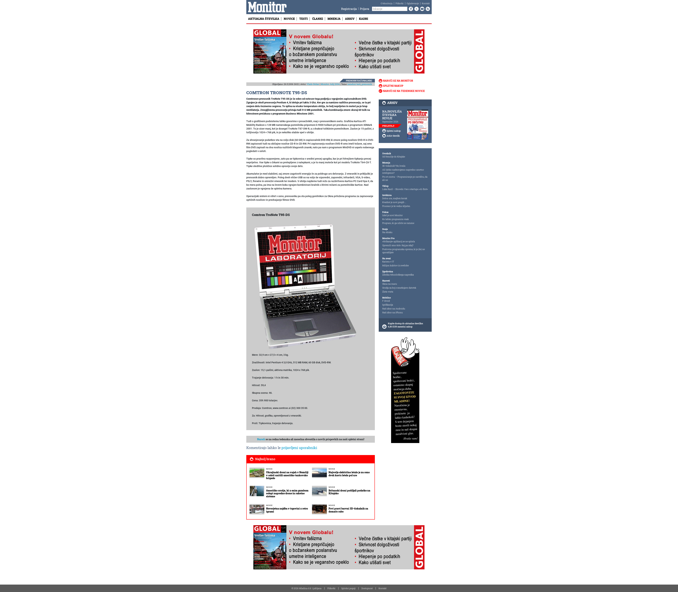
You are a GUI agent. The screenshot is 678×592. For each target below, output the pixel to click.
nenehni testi (354, 84)
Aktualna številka (263, 18)
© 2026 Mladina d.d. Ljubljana (307, 588)
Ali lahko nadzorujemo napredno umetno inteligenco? (403, 171)
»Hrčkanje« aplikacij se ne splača (398, 241)
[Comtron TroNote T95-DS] (305, 286)
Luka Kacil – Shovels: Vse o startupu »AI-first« (405, 189)
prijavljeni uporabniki (299, 447)
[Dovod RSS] (427, 9)
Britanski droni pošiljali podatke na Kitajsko (349, 492)
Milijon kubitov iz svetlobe (395, 265)
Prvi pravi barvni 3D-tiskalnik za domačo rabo (348, 510)
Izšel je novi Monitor (392, 215)
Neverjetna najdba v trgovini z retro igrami (287, 510)
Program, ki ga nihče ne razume (398, 223)
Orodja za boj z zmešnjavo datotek (399, 287)
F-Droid (386, 300)
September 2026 (390, 121)
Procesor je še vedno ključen (396, 206)
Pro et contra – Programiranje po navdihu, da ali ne (404, 178)
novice (269, 469)
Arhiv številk (393, 135)
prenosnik (367, 84)
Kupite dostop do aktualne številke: (405, 323)
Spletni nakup (393, 85)
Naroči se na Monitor (398, 80)
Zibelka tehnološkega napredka (398, 274)
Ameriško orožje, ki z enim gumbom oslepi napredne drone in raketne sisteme (287, 493)
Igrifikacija (387, 304)
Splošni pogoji (348, 588)
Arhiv (350, 18)
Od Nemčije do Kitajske (393, 156)
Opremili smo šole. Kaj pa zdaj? (397, 245)
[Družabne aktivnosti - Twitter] (416, 9)
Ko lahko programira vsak (395, 219)
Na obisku (387, 232)
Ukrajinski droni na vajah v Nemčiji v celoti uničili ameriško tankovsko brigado (287, 475)
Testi (303, 18)
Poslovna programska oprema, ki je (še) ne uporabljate (403, 251)
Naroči (261, 439)
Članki (317, 18)
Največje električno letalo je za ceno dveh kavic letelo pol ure (349, 474)
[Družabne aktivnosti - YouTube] (421, 9)
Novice (289, 18)
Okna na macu (389, 283)
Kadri (363, 18)
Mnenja (334, 18)
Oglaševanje (413, 3)
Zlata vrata (387, 291)
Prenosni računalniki (359, 80)
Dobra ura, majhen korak (394, 198)
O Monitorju (386, 3)
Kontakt (426, 3)
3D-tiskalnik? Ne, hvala (393, 165)
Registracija (349, 9)
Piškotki (400, 3)
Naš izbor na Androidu (393, 308)
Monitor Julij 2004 (330, 84)
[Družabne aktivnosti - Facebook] (410, 9)
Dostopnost (367, 588)
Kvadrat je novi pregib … (394, 202)
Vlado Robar (313, 84)
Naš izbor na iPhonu (392, 312)
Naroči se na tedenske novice (404, 91)
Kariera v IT (388, 261)
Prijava (364, 9)
